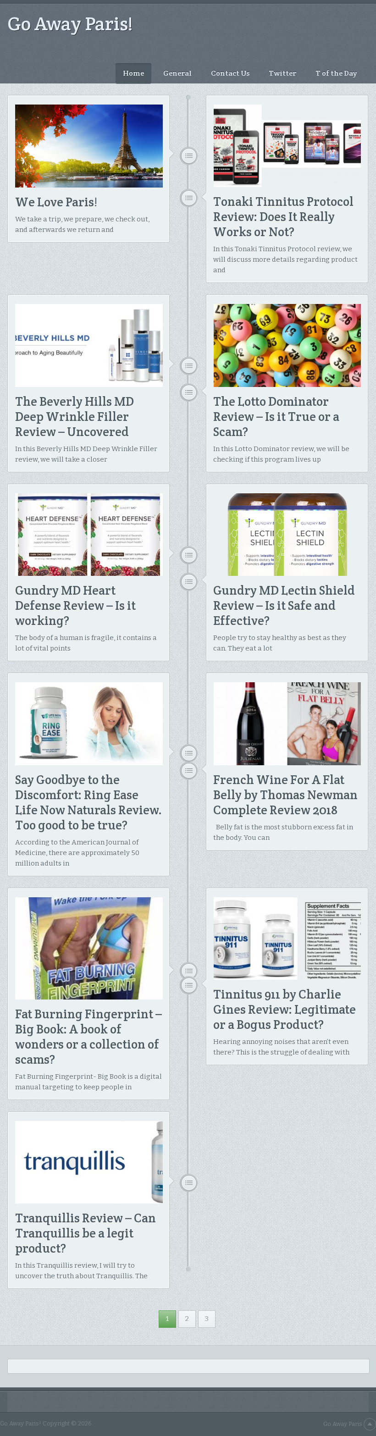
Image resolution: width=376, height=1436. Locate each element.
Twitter (282, 73)
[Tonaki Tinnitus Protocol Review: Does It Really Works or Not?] (287, 146)
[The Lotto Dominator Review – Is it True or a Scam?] (287, 345)
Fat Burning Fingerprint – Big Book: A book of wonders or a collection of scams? (88, 1036)
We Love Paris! (56, 202)
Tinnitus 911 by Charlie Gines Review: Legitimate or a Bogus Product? (284, 1009)
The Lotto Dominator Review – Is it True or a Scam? (276, 416)
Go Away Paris (342, 1423)
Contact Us (230, 73)
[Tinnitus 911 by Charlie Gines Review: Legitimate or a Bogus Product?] (287, 938)
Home (133, 73)
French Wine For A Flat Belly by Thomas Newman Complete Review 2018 (285, 795)
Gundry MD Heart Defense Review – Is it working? (75, 605)
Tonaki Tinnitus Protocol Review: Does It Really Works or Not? (283, 216)
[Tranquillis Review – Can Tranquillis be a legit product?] (89, 1162)
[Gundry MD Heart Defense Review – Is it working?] (89, 534)
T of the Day (336, 73)
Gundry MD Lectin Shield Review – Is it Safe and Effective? (284, 605)
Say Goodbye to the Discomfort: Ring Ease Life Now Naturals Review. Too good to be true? (88, 802)
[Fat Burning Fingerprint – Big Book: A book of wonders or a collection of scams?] (89, 948)
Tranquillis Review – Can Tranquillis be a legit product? (85, 1233)
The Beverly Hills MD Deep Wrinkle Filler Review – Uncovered (74, 416)
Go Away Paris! (70, 23)
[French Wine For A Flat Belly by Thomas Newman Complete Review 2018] (287, 723)
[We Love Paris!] (89, 146)
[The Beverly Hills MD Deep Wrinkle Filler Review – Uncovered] (89, 345)
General (177, 73)
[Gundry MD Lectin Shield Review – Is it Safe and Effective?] (287, 534)
